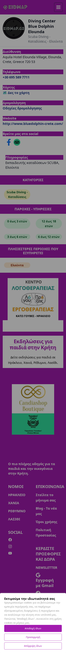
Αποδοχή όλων (33, 628)
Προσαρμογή (33, 637)
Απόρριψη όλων (33, 645)
